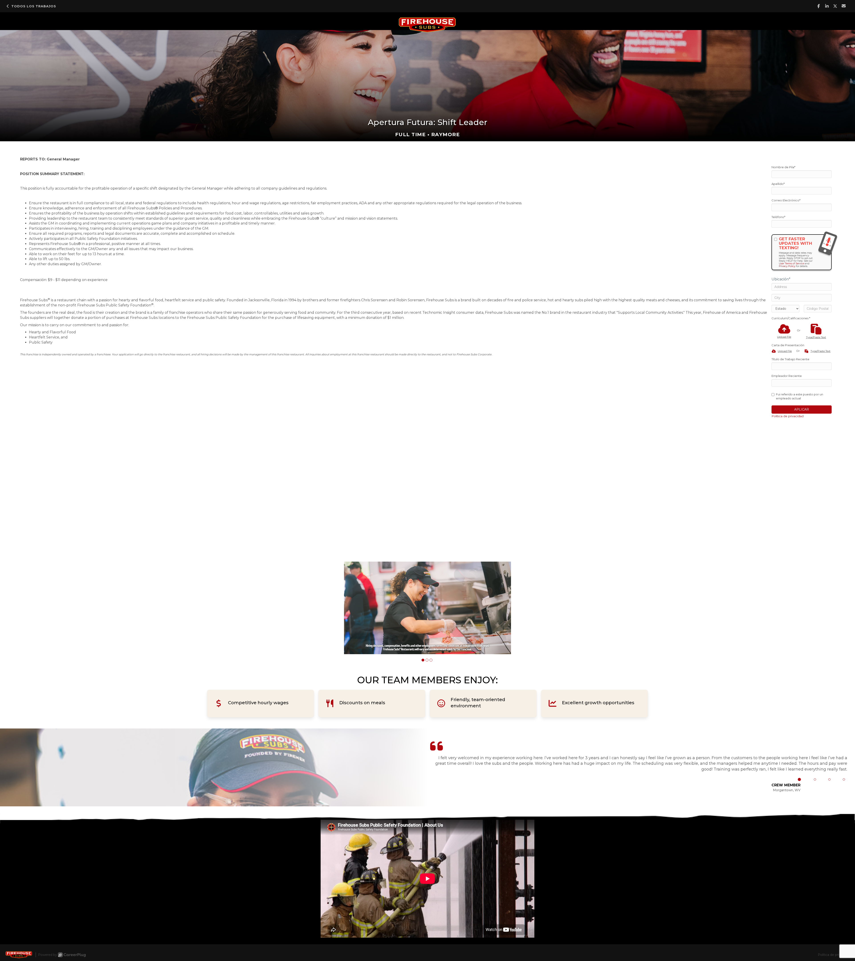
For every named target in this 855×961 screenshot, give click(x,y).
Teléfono (778, 217)
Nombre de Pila (783, 167)
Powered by (47, 955)
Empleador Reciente (787, 376)
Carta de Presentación (788, 345)
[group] (427, 608)
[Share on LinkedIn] (827, 6)
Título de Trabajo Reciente (790, 359)
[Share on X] (835, 6)
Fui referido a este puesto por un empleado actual (799, 396)
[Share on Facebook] (818, 6)
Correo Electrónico (786, 200)
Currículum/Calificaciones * (791, 318)
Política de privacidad (788, 416)
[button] (422, 660)
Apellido (778, 184)
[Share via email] (843, 6)
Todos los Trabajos (33, 6)
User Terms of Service (791, 263)
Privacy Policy (787, 266)
